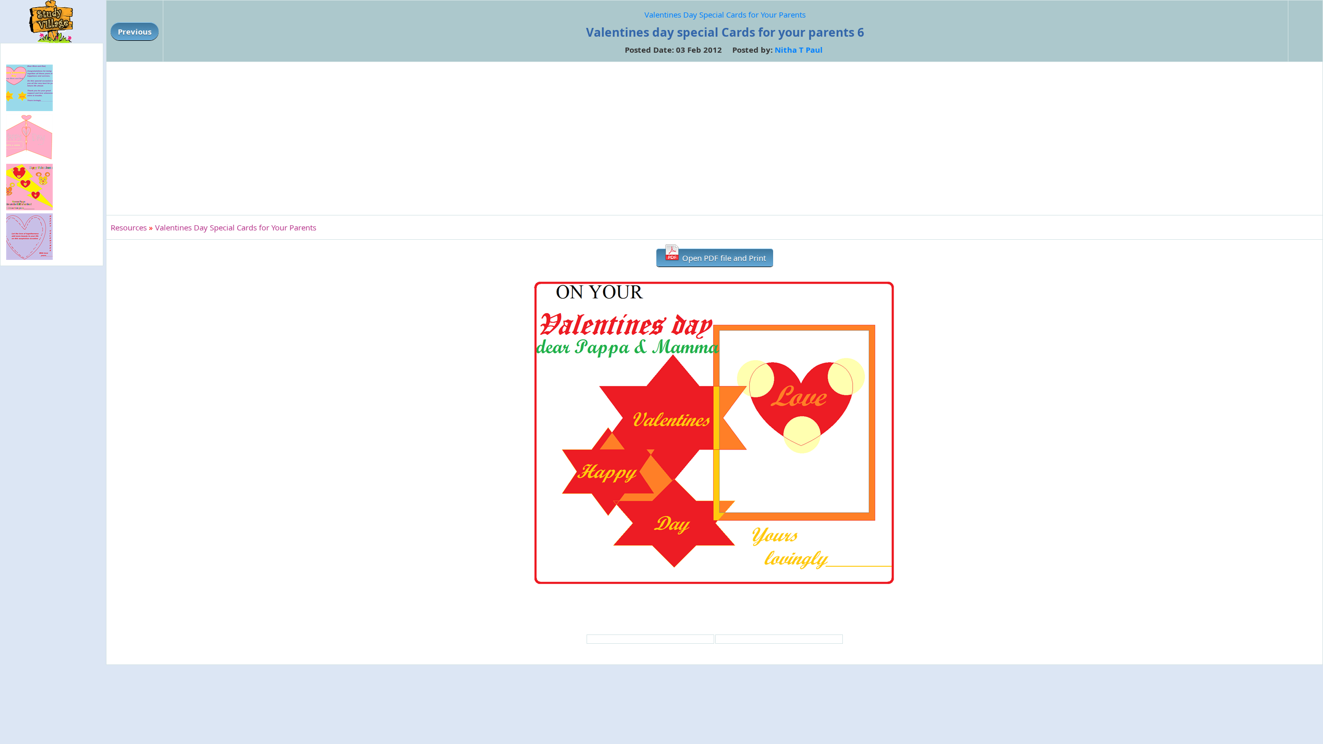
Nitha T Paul (799, 49)
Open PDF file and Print (723, 258)
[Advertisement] (715, 138)
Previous (134, 31)
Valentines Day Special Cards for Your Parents (725, 14)
